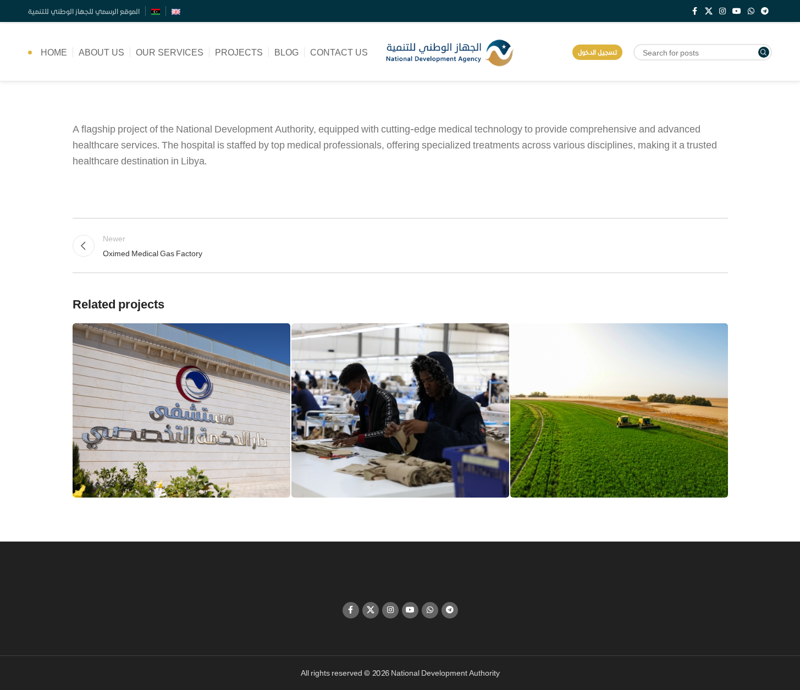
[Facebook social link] (695, 11)
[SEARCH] (763, 52)
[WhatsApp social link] (751, 11)
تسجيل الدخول (597, 52)
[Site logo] (450, 51)
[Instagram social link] (722, 11)
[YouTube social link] (736, 11)
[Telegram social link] (765, 11)
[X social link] (709, 11)
